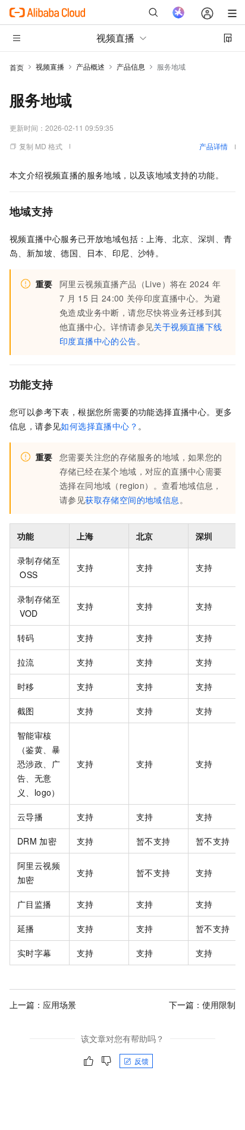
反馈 (141, 1061)
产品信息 (131, 66)
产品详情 (213, 146)
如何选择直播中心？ (99, 426)
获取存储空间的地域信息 (132, 500)
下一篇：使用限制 (202, 1004)
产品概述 (90, 66)
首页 (17, 67)
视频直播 (50, 66)
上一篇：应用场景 (43, 1004)
